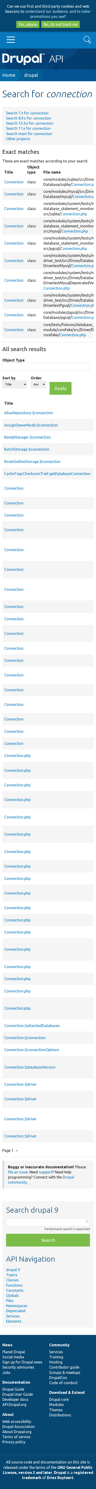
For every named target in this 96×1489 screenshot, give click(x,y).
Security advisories (18, 1367)
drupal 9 (13, 1270)
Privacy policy (13, 1442)
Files (10, 1300)
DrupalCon (58, 1378)
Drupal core (59, 1399)
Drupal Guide (13, 1389)
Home (8, 75)
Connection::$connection (25, 1038)
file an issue (18, 1172)
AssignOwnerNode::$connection (31, 425)
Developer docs (15, 1399)
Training (56, 1357)
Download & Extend (67, 1392)
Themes (56, 1410)
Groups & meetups (64, 1372)
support (45, 1172)
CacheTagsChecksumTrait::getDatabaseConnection (47, 474)
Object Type (13, 360)
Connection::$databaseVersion (29, 1067)
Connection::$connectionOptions (31, 1050)
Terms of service (16, 1437)
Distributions (60, 1415)
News (7, 1345)
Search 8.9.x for (28, 118)
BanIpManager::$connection (27, 437)
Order (36, 378)
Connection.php (74, 214)
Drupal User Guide (17, 1394)
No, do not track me (60, 24)
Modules (56, 1404)
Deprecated (15, 1311)
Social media (13, 1357)
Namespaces (16, 1306)
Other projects (18, 139)
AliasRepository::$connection (28, 413)
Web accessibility (16, 1421)
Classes (12, 1280)
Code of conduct (63, 1383)
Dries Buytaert (60, 1478)
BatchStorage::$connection (26, 449)
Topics (11, 1275)
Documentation (16, 1382)
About (8, 1414)
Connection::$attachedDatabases (32, 1026)
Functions (14, 1285)
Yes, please (28, 24)
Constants (15, 1290)
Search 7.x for (27, 113)
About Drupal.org (16, 1432)
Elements (13, 1321)
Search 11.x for (28, 128)
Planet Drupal (13, 1352)
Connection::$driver (20, 1084)
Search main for (29, 134)
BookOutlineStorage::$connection (32, 461)
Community (59, 1345)
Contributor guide (64, 1367)
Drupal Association (18, 1426)
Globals (12, 1295)
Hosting (55, 1362)
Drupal (60, 1472)
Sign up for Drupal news (22, 1362)
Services (13, 1316)
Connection (14, 182)
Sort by (9, 378)
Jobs (6, 1372)
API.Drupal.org (14, 1404)
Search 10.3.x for (29, 123)
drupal (31, 75)
